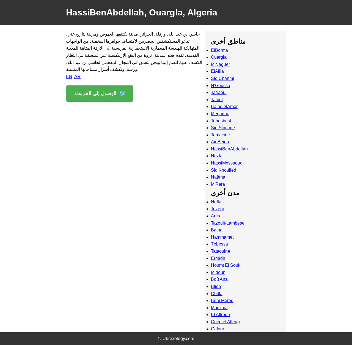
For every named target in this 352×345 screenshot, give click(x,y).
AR (77, 76)
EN (69, 76)
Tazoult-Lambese (227, 223)
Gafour (217, 329)
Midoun (218, 272)
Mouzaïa (219, 307)
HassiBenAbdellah (229, 149)
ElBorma (219, 50)
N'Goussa (220, 85)
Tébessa (219, 244)
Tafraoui (219, 92)
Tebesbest (221, 120)
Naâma (218, 177)
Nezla (216, 155)
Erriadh (218, 258)
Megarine (220, 113)
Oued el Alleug (225, 321)
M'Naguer (220, 64)
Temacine (220, 135)
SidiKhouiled (223, 170)
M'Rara (218, 184)
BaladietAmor (224, 106)
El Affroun (220, 314)
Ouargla (219, 57)
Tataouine (220, 251)
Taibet (217, 99)
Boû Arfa (219, 279)
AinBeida (220, 141)
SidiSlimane (223, 127)
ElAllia (217, 71)
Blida (216, 286)
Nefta (216, 202)
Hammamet (222, 237)
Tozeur (217, 208)
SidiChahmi (222, 78)
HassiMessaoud (227, 163)
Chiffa (216, 293)
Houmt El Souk (225, 265)
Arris (215, 216)
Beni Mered (222, 300)
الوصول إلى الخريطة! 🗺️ (99, 93)
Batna (216, 230)
